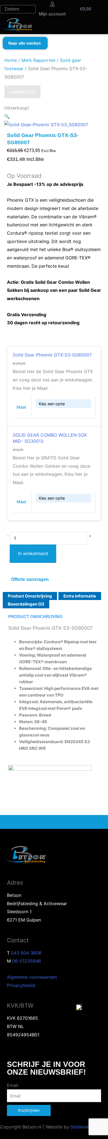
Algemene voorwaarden (32, 977)
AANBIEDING (22, 92)
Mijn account (52, 14)
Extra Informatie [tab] (79, 596)
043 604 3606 (26, 953)
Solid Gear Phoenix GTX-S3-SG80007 (52, 355)
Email (12, 1085)
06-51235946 (26, 961)
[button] (7, 116)
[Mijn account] (52, 4)
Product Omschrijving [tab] (30, 596)
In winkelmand (33, 553)
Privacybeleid (21, 985)
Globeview (81, 1127)
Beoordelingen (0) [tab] (26, 604)
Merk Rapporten (38, 60)
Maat (21, 407)
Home (10, 60)
